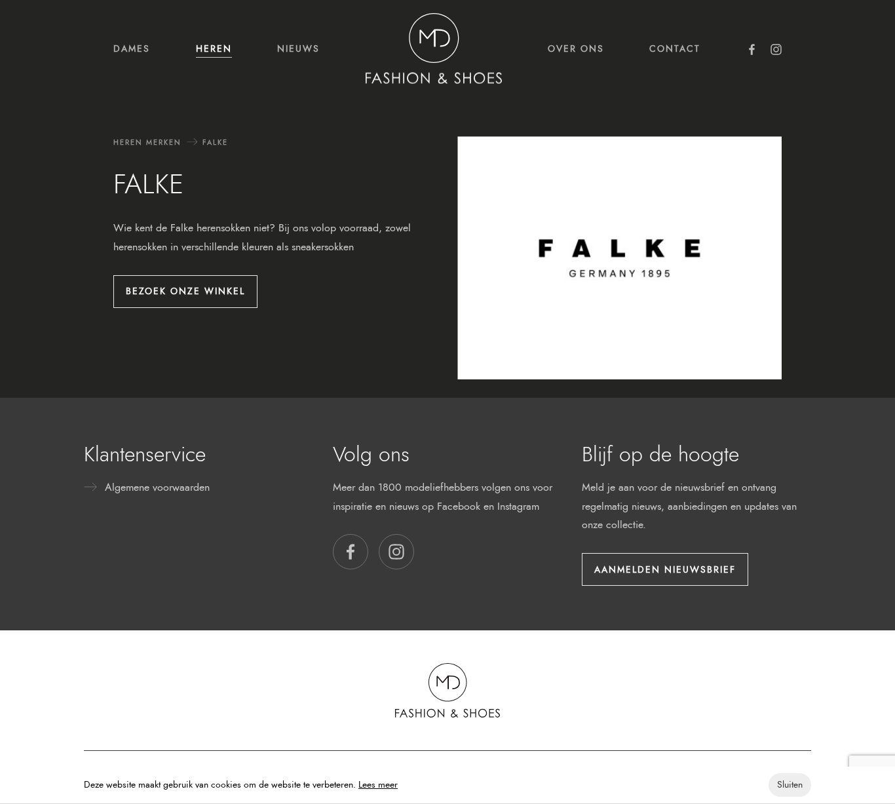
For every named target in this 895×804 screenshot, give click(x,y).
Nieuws (298, 48)
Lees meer (378, 784)
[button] (350, 551)
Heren (214, 48)
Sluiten (790, 784)
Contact (674, 48)
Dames (131, 48)
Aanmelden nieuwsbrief (665, 569)
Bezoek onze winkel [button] (185, 291)
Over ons (576, 48)
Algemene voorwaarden (157, 487)
